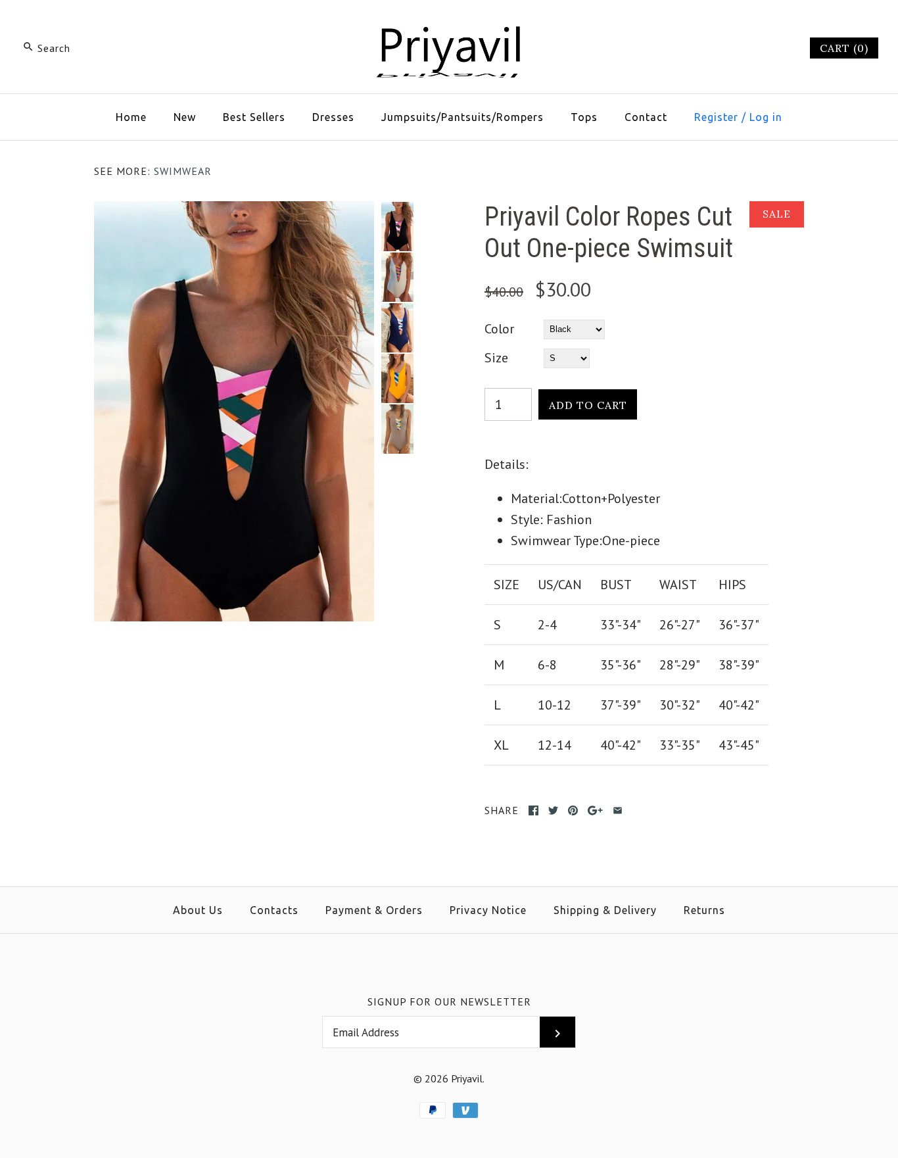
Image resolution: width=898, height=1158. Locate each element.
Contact (646, 117)
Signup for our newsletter (449, 1001)
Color (499, 328)
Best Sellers (254, 117)
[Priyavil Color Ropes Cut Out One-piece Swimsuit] (234, 211)
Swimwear (183, 171)
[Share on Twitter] (553, 810)
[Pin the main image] (573, 810)
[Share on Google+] (595, 810)
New (185, 117)
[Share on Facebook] (533, 810)
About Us (198, 910)
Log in (765, 117)
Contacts (274, 910)
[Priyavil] (449, 23)
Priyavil (467, 1078)
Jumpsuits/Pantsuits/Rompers (462, 117)
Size (496, 357)
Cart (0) (844, 48)
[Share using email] (618, 810)
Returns (704, 910)
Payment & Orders (374, 910)
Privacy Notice (488, 910)
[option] (397, 226)
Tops (584, 117)
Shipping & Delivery (605, 910)
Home (131, 117)
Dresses (333, 117)
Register (716, 117)
